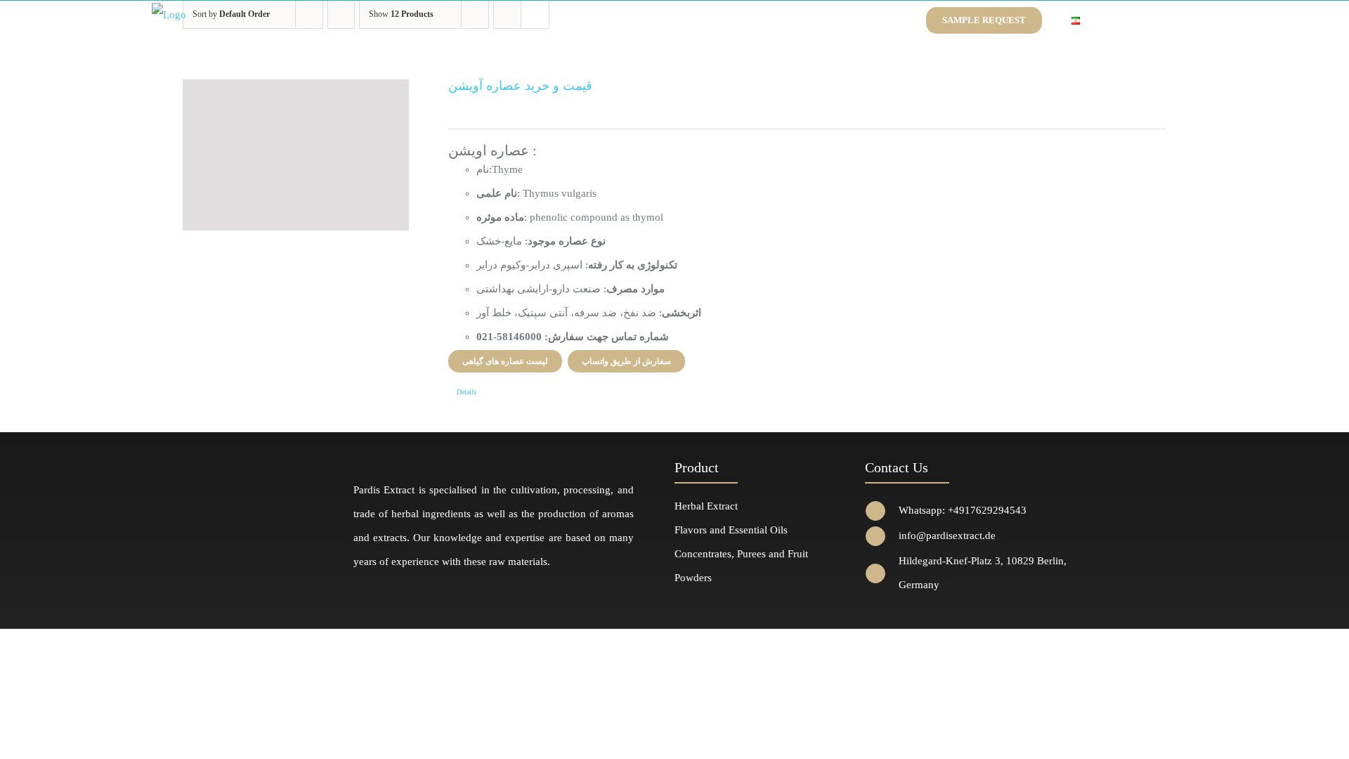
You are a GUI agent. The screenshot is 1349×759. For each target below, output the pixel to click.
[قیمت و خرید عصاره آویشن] (296, 155)
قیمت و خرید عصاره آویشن (520, 86)
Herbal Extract (706, 506)
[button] (1113, 20)
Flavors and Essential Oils (731, 530)
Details (466, 392)
